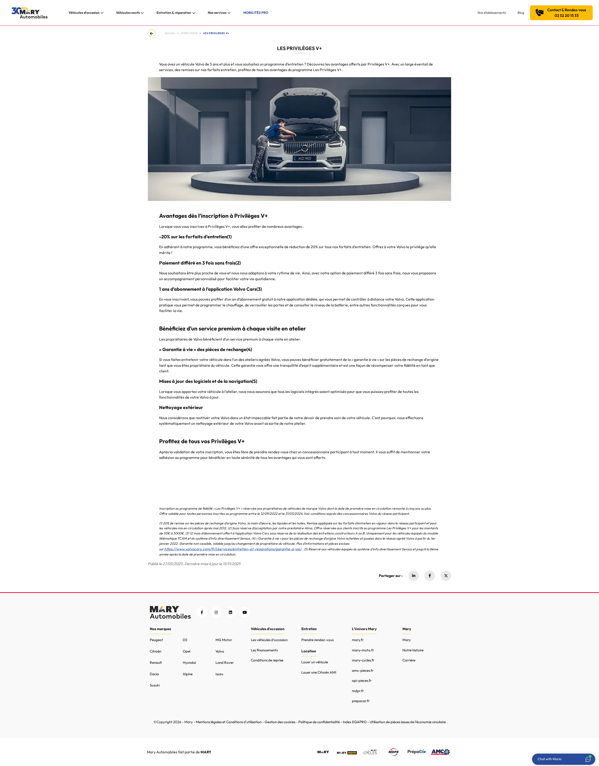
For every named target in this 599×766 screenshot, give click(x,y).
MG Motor (223, 640)
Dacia (154, 674)
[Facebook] (429, 575)
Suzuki (155, 685)
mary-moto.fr (363, 650)
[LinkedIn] (230, 612)
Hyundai (189, 662)
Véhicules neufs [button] (128, 13)
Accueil (170, 33)
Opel (186, 651)
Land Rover (224, 662)
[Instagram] (216, 612)
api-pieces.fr (362, 680)
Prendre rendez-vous (317, 640)
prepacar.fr (361, 701)
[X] (446, 575)
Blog (521, 13)
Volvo (219, 651)
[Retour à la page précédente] (152, 33)
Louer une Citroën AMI (318, 672)
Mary (406, 640)
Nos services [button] (217, 13)
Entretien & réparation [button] (174, 13)
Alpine (188, 674)
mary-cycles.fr (363, 660)
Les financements (264, 650)
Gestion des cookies (280, 722)
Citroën (155, 651)
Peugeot (156, 640)
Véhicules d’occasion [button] (84, 13)
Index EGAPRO (355, 722)
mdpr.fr (358, 691)
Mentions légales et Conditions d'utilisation (229, 722)
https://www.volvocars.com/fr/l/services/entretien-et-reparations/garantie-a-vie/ (233, 549)
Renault (156, 662)
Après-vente (189, 33)
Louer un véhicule (314, 662)
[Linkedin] (413, 575)
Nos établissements (492, 13)
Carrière (408, 660)
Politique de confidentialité (319, 722)
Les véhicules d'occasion (269, 640)
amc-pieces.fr (362, 670)
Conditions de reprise (267, 660)
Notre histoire (413, 650)
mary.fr (358, 640)
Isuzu (219, 674)
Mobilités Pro (255, 13)
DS (185, 640)
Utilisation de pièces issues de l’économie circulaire (408, 722)
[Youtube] (244, 612)
